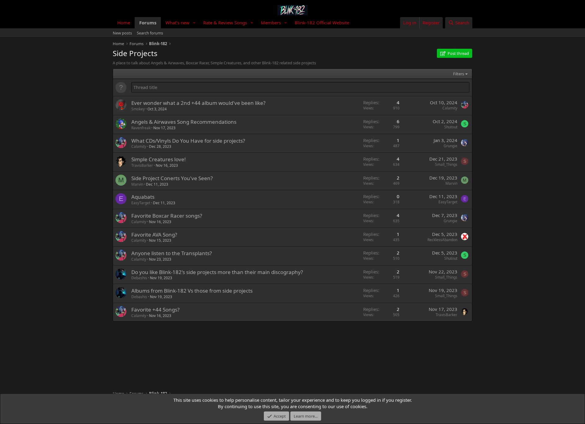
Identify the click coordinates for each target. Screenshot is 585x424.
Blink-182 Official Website (322, 23)
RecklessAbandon (442, 239)
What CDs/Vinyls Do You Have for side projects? (188, 140)
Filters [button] (458, 74)
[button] (194, 22)
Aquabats (142, 196)
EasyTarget (140, 202)
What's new (177, 23)
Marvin (137, 184)
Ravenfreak (141, 127)
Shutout (450, 127)
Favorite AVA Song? (154, 234)
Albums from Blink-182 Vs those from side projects (192, 290)
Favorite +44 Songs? (155, 309)
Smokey (138, 109)
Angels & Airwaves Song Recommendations (183, 121)
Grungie (450, 145)
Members (271, 23)
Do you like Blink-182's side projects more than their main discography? (217, 272)
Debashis (139, 277)
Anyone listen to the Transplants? (171, 253)
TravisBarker (142, 165)
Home (123, 23)
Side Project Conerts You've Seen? (172, 178)
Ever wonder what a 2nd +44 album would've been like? (198, 102)
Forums (147, 23)
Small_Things (446, 164)
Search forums (150, 33)
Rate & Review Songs (225, 23)
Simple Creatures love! (158, 159)
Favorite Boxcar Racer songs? (166, 215)
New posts (122, 33)
